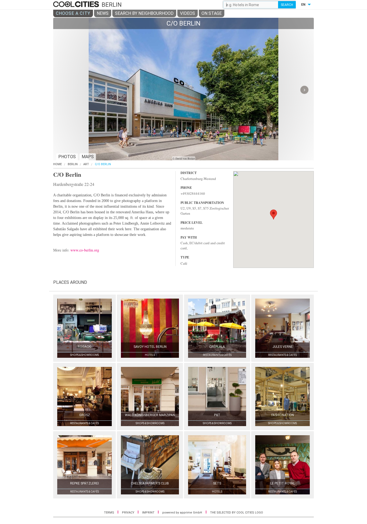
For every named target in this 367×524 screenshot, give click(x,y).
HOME (57, 164)
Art (86, 164)
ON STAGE (212, 13)
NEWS (103, 13)
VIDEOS (187, 13)
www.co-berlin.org (84, 250)
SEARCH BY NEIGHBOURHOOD (144, 13)
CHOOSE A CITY (73, 13)
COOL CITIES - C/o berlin (76, 4)
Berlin (73, 164)
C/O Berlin (103, 164)
